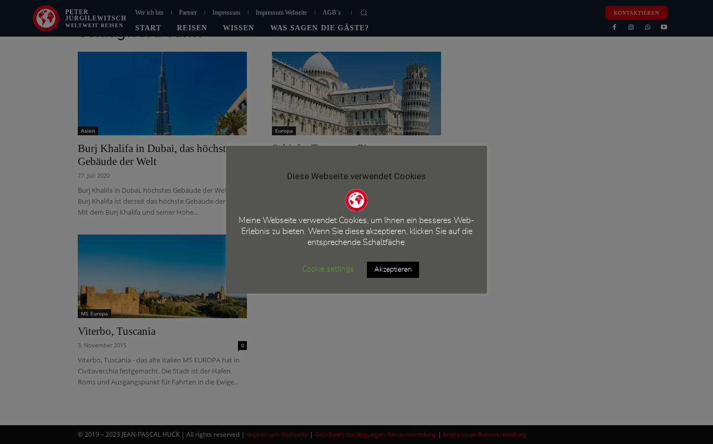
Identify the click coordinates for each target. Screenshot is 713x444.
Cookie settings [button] (328, 269)
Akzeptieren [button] (393, 269)
